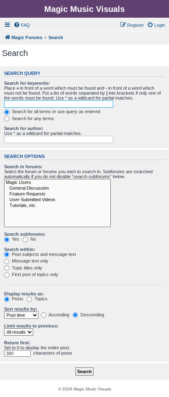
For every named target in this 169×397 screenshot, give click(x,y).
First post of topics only (34, 274)
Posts (17, 298)
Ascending (58, 314)
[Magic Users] (57, 183)
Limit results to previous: (31, 325)
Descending (91, 314)
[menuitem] (22, 25)
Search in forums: (23, 166)
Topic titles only (26, 267)
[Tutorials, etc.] (57, 206)
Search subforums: (25, 234)
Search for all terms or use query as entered (55, 111)
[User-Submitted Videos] (57, 200)
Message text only (29, 260)
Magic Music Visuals (84, 9)
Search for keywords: (27, 83)
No (32, 239)
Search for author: (23, 128)
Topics (40, 298)
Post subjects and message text (43, 254)
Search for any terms (32, 118)
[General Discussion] (57, 188)
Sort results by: (20, 308)
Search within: (19, 249)
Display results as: (24, 293)
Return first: (17, 342)
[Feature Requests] (57, 194)
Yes (15, 239)
